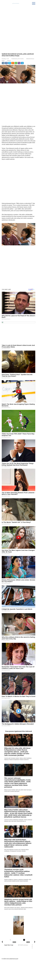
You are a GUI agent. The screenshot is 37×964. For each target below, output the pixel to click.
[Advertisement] (18, 29)
